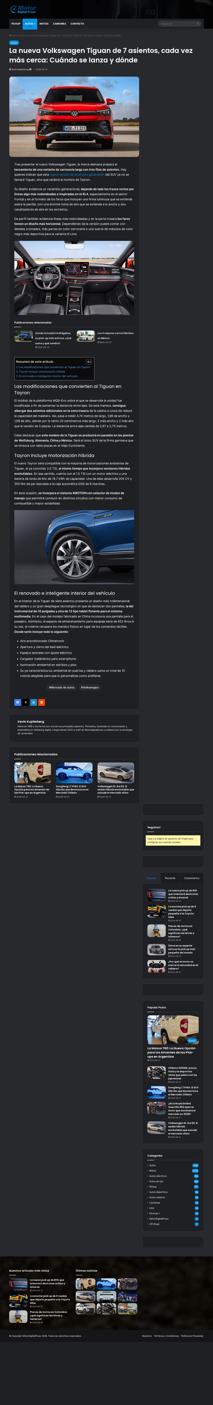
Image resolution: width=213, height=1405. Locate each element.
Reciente (170, 878)
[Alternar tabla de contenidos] (87, 362)
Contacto (77, 23)
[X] (25, 702)
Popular (151, 878)
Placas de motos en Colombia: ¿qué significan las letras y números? (181, 931)
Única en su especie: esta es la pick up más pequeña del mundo (181, 949)
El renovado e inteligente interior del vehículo (48, 376)
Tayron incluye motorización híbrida (42, 371)
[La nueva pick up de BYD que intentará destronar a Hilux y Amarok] (156, 895)
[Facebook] (17, 702)
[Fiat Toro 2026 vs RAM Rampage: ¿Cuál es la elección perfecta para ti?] (127, 1308)
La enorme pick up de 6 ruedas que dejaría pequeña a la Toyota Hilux (182, 912)
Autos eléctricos (158, 1176)
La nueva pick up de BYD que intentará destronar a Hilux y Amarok (183, 894)
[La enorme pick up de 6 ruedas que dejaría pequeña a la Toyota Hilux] (156, 911)
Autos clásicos (157, 1197)
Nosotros (147, 1336)
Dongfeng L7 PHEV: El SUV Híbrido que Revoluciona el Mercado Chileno (72, 789)
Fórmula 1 (154, 1213)
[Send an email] (30, 69)
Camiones (59, 23)
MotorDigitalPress (158, 1218)
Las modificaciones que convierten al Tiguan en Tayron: (55, 367)
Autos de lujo (156, 1181)
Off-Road (154, 1224)
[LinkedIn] (33, 702)
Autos (29, 23)
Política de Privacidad (192, 1336)
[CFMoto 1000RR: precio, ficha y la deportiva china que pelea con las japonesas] (156, 1072)
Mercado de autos (62, 687)
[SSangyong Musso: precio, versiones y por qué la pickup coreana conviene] (85, 1308)
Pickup (15, 23)
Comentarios (191, 878)
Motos (44, 23)
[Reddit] (41, 702)
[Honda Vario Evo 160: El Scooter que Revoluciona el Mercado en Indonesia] (127, 1296)
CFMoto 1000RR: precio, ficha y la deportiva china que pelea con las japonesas (182, 1073)
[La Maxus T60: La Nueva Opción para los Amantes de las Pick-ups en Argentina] (32, 773)
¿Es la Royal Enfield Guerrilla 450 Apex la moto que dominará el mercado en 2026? (182, 1109)
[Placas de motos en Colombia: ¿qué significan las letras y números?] (156, 930)
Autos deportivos (158, 1192)
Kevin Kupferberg (20, 69)
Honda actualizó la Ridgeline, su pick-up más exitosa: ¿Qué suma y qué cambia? (53, 338)
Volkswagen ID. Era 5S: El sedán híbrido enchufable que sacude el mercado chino (116, 789)
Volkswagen (91, 687)
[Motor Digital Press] (24, 9)
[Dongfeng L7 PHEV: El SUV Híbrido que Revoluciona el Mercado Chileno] (74, 773)
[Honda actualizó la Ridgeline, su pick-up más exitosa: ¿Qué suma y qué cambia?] (23, 336)
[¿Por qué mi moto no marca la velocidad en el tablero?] (156, 966)
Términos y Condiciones (166, 1336)
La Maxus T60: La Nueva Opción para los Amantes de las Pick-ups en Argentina (31, 789)
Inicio (14, 35)
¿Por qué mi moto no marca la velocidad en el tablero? (183, 965)
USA (151, 1208)
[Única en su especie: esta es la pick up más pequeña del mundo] (156, 949)
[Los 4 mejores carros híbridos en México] (86, 336)
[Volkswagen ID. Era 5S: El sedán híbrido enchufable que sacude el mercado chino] (116, 773)
